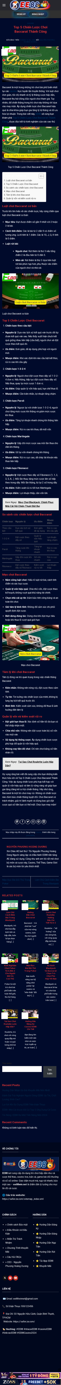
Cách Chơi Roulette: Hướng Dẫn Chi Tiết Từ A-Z (51, 917)
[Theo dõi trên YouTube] (15, 1278)
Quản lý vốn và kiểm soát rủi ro (21, 198)
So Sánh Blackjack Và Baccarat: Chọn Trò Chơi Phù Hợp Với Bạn (51, 972)
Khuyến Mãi (45, 1266)
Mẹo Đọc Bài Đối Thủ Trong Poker (30, 968)
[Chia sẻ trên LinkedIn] (43, 821)
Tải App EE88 (46, 1260)
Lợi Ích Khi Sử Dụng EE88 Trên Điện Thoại (23, 1104)
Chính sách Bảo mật (17, 1224)
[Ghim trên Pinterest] (38, 821)
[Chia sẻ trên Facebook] (22, 821)
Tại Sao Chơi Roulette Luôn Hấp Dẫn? (10, 1024)
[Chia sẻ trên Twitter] (27, 821)
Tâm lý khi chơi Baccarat (18, 195)
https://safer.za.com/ (24, 1321)
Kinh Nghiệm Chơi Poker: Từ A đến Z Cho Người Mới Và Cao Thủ (10, 972)
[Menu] (4, 5)
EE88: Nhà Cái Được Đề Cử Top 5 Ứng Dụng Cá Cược (29, 1109)
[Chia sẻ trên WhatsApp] (17, 821)
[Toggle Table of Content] (39, 176)
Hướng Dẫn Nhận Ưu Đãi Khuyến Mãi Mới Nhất (26, 1090)
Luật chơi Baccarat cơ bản (19, 180)
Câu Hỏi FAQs (14, 1257)
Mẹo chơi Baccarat (15, 191)
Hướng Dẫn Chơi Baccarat (30, 915)
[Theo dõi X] (5, 1278)
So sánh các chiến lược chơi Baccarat (24, 187)
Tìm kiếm (7, 1063)
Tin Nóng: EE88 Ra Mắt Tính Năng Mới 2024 (24, 1115)
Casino (30, 23)
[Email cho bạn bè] (33, 821)
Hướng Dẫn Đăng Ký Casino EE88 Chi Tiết (30, 1025)
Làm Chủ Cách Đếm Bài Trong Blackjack (10, 916)
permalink (30, 835)
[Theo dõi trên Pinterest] (10, 1278)
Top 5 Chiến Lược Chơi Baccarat (22, 184)
